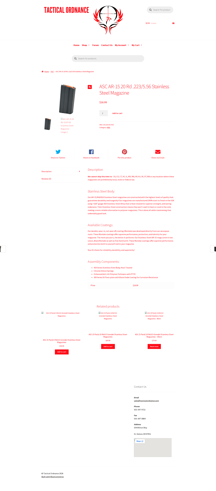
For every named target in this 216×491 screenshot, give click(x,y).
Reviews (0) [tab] (46, 178)
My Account (120, 45)
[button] (90, 87)
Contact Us (106, 45)
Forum (95, 45)
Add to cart (117, 113)
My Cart (136, 45)
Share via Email (157, 157)
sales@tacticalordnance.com (146, 400)
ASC (52, 71)
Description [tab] (47, 171)
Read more (154, 346)
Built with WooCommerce (53, 476)
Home (76, 45)
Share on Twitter (58, 157)
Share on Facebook (91, 157)
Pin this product (124, 157)
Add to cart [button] (61, 352)
